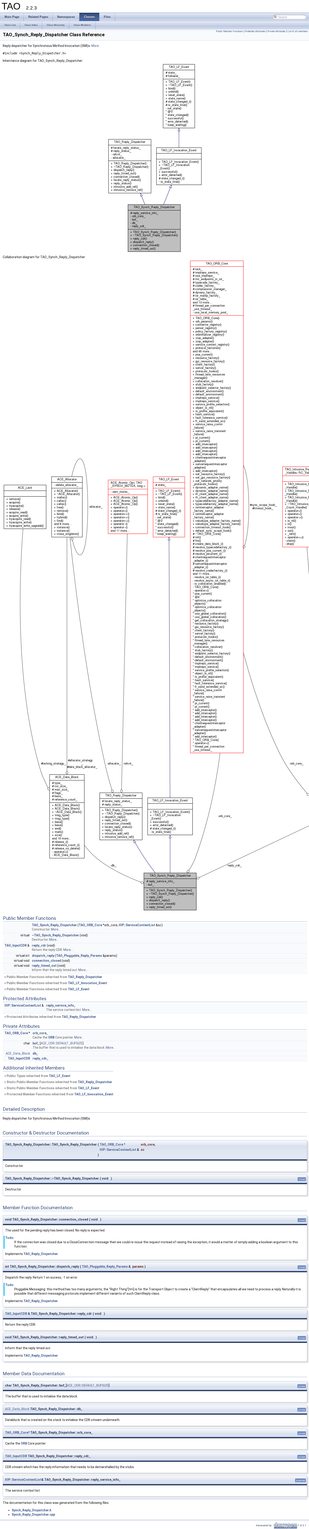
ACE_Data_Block (18, 1053)
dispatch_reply (43, 955)
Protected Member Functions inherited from (59, 1094)
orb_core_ (40, 1033)
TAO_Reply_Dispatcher (85, 977)
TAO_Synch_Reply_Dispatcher (54, 925)
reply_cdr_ (40, 1058)
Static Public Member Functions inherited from (59, 1082)
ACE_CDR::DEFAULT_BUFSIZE (62, 1043)
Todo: (9, 1238)
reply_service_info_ (61, 1005)
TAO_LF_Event (78, 989)
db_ (35, 1053)
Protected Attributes (255, 31)
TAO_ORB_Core (90, 925)
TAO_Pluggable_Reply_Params (79, 955)
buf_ (36, 1043)
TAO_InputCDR (16, 945)
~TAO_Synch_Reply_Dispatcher (55, 935)
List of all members (298, 31)
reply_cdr (39, 945)
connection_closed (46, 960)
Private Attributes (276, 31)
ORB (51, 1037)
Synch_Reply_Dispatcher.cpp (33, 1514)
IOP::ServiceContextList (137, 925)
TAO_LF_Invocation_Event (87, 983)
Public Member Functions (229, 31)
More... (96, 46)
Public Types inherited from (38, 1076)
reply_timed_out (44, 965)
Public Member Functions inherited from (54, 977)
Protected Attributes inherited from (51, 1017)
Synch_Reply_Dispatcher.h (31, 1510)
